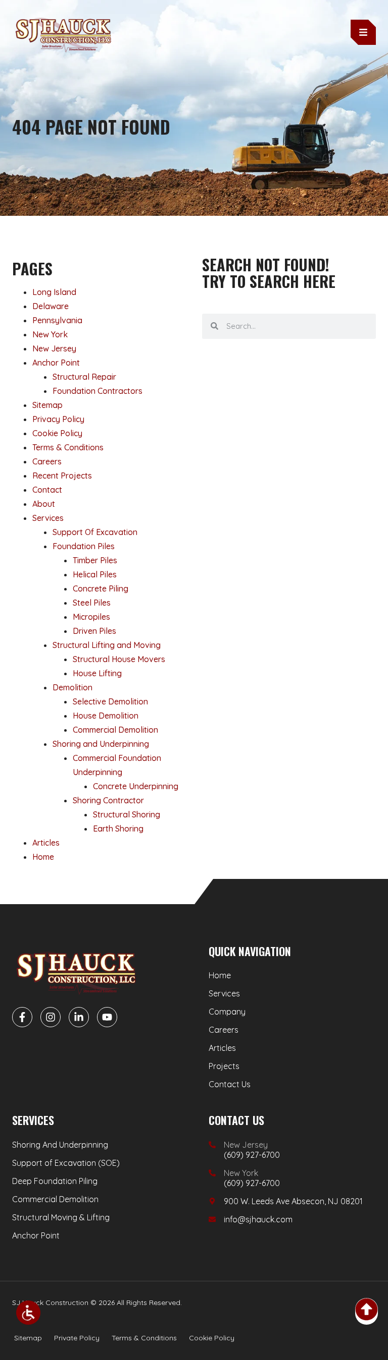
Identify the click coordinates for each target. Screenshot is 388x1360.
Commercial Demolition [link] (115, 730)
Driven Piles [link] (94, 631)
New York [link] (50, 334)
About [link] (43, 504)
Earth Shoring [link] (118, 828)
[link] (28, 1312)
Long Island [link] (54, 292)
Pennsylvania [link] (57, 320)
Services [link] (48, 518)
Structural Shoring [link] (126, 814)
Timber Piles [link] (95, 560)
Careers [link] (47, 461)
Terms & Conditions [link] (68, 447)
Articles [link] (46, 843)
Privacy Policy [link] (58, 419)
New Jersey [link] (54, 348)
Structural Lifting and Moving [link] (107, 645)
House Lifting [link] (97, 673)
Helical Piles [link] (95, 574)
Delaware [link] (50, 306)
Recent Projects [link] (62, 475)
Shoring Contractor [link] (108, 800)
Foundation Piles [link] (84, 546)
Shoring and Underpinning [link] (101, 744)
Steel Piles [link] (92, 603)
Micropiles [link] (91, 617)
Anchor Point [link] (56, 363)
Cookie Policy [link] (57, 433)
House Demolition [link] (105, 716)
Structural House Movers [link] (119, 659)
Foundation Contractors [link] (97, 391)
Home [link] (43, 857)
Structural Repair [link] (84, 377)
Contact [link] (47, 490)
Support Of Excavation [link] (95, 532)
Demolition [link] (72, 687)
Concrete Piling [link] (100, 588)
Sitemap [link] (47, 405)
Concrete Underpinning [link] (135, 786)
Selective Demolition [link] (110, 701)
